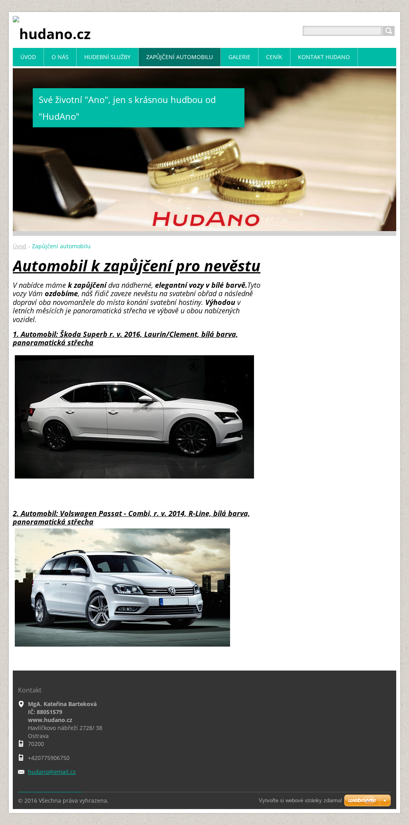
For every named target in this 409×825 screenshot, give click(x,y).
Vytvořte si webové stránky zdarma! (300, 800)
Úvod (19, 246)
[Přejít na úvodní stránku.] (52, 33)
